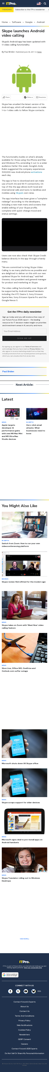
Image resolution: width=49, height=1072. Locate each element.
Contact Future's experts (25, 1002)
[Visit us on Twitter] (18, 991)
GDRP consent (24, 1039)
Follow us (30, 97)
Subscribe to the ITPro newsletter (30, 9)
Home (5, 22)
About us (24, 1006)
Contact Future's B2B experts (24, 1048)
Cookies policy (24, 1030)
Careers (24, 1044)
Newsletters (24, 1034)
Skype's (19, 193)
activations (36, 172)
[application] (24, 233)
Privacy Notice (35, 349)
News (39, 52)
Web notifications (24, 1025)
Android (41, 22)
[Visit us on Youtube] (26, 991)
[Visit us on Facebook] (10, 991)
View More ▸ (24, 939)
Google (28, 22)
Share (8, 97)
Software (16, 22)
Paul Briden (9, 52)
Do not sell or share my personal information (24, 1053)
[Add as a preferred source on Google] (10, 974)
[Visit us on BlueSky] (32, 991)
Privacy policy (24, 1020)
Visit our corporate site (33, 968)
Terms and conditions (24, 1016)
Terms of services (31, 347)
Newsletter (42, 97)
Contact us (24, 1011)
